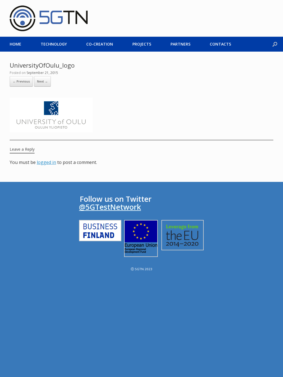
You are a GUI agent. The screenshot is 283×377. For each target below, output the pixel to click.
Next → (42, 81)
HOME (15, 44)
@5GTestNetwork (110, 207)
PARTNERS (180, 44)
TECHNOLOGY (54, 44)
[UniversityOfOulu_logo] (51, 131)
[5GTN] (49, 18)
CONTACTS (220, 44)
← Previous (21, 81)
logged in (46, 162)
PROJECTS (141, 44)
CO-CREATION (99, 44)
